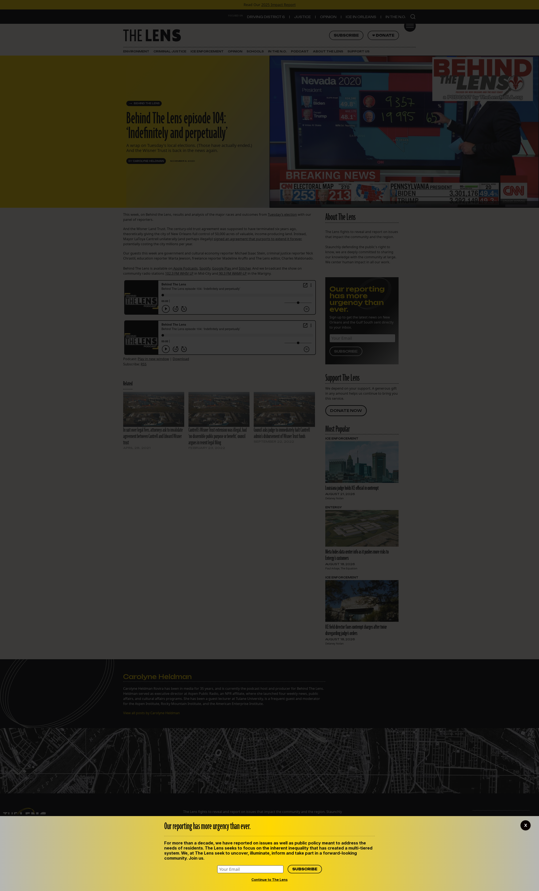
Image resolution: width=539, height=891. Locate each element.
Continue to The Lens (269, 880)
